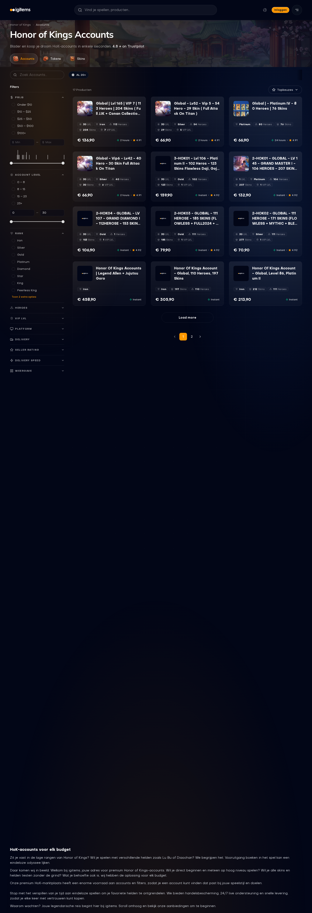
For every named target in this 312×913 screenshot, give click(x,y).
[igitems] (20, 10)
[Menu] (297, 10)
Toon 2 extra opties (24, 296)
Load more (187, 317)
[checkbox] (80, 113)
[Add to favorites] (89, 104)
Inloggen (280, 10)
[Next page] (200, 336)
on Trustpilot (128, 46)
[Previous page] (174, 336)
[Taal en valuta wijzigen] (265, 10)
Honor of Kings (20, 24)
